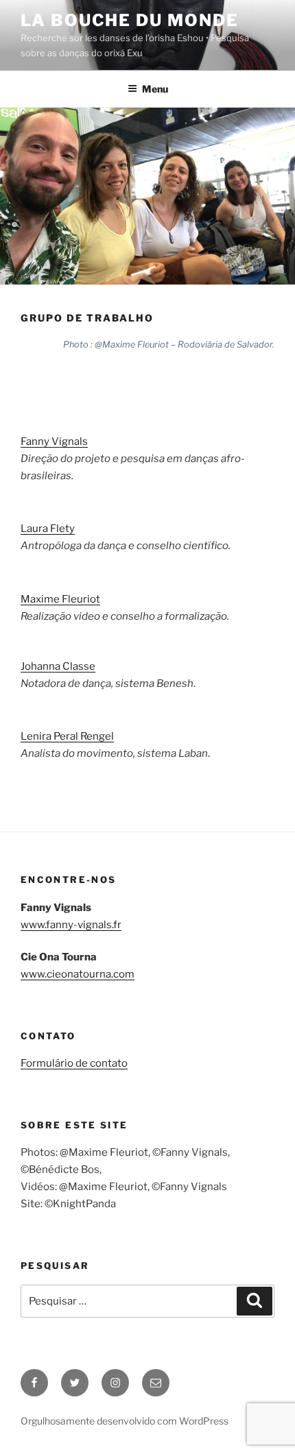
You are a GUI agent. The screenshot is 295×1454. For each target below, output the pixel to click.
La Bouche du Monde (130, 20)
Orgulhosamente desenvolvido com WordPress (124, 1421)
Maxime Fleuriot (60, 599)
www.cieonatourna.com (77, 974)
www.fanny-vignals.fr (71, 925)
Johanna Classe (58, 666)
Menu (155, 89)
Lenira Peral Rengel (67, 736)
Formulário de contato (74, 1063)
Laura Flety (48, 528)
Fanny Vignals (54, 441)
